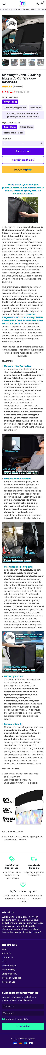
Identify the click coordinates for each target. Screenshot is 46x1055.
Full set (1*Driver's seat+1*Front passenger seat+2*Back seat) (23, 115)
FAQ (4, 961)
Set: (10, 97)
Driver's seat (10, 101)
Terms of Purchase (11, 977)
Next (41, 36)
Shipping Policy (9, 973)
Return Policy (8, 969)
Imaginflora (30, 1039)
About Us (6, 953)
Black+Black (9, 127)
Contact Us (7, 957)
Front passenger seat (14, 107)
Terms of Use (8, 981)
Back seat (35, 107)
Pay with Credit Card (23, 159)
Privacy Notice (9, 965)
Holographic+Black (13, 132)
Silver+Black (26, 127)
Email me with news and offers (17, 1019)
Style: (11, 122)
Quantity (6, 138)
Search (5, 949)
